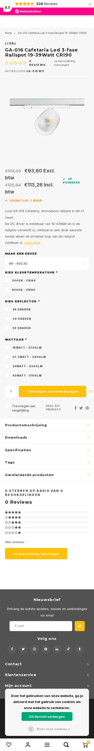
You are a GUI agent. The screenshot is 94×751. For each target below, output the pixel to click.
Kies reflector (22, 301)
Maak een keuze (21, 253)
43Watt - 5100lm (27, 375)
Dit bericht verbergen (47, 717)
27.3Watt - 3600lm (29, 356)
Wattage (15, 339)
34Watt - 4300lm (28, 366)
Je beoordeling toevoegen (64, 63)
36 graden (22, 318)
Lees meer (32, 243)
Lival (11, 43)
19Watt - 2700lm (27, 347)
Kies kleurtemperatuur (31, 272)
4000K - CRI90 (24, 289)
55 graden (22, 328)
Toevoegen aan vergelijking (23, 408)
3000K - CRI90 (24, 280)
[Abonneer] (80, 626)
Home (8, 33)
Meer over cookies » (53, 729)
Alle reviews (14, 542)
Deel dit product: (54, 408)
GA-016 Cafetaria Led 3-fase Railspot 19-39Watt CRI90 (52, 33)
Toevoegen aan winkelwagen (52, 391)
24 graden (22, 309)
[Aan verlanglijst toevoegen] (91, 391)
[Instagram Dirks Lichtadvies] (34, 649)
